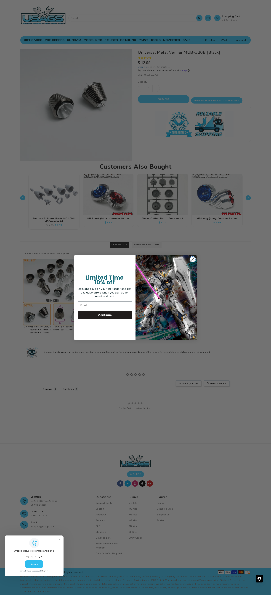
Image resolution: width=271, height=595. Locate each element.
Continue (105, 315)
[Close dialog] (192, 259)
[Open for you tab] (259, 578)
